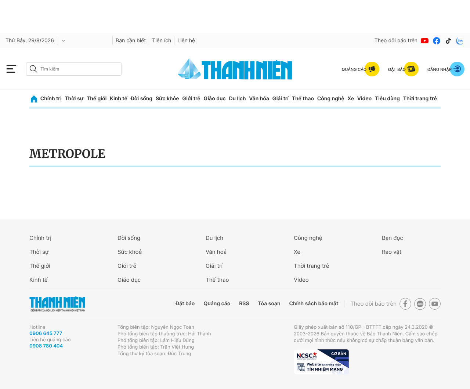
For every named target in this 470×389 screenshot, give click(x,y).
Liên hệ (186, 40)
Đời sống (141, 99)
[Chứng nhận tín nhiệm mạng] (321, 361)
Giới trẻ (191, 99)
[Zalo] (460, 40)
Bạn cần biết (131, 40)
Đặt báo (185, 303)
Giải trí (280, 99)
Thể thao (303, 99)
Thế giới (96, 99)
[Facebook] (436, 40)
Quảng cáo (216, 303)
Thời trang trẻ (420, 99)
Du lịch (237, 99)
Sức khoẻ (130, 251)
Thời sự (74, 99)
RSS (244, 303)
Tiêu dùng (387, 99)
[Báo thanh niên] (235, 69)
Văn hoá (216, 251)
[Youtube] (424, 40)
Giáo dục (214, 99)
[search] (74, 69)
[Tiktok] (448, 40)
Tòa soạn (269, 303)
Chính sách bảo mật (313, 303)
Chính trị (51, 99)
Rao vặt (391, 251)
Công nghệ (330, 99)
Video (364, 99)
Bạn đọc (392, 237)
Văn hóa (259, 99)
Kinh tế (118, 99)
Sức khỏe (167, 99)
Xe (350, 99)
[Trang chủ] (34, 99)
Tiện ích (161, 40)
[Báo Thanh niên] (57, 304)
